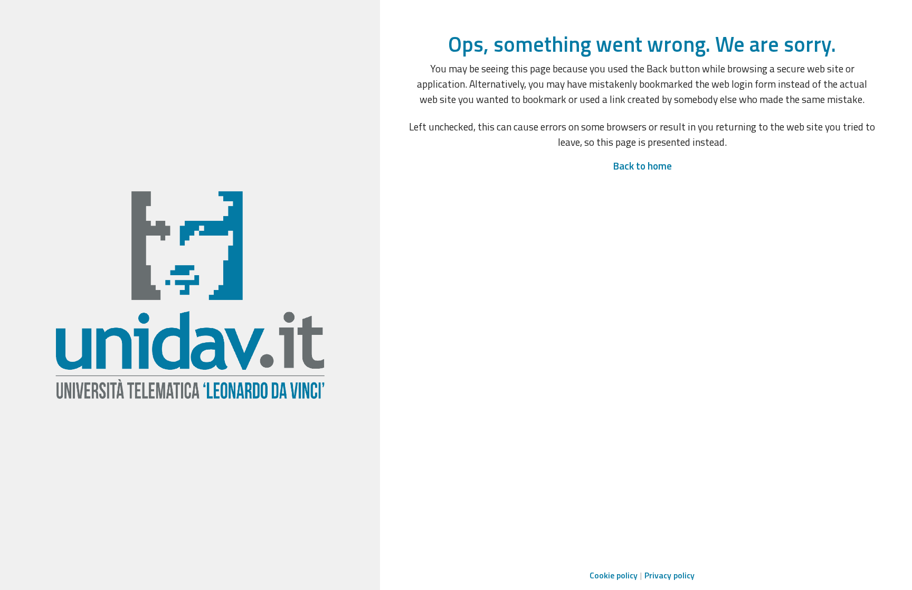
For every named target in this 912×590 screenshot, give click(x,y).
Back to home (642, 165)
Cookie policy (614, 575)
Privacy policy (669, 575)
